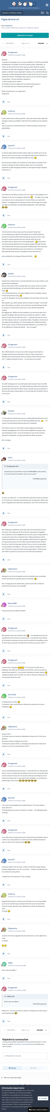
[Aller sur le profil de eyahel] (4, 275)
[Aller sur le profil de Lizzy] (4, 459)
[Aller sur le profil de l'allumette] (4, 570)
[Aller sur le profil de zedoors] (4, 226)
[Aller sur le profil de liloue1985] (4, 604)
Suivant (41, 43)
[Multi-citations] (3, 102)
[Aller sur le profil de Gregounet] (4, 53)
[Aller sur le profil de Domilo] (4, 412)
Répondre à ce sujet (25, 35)
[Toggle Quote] (5, 466)
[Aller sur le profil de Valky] (4, 964)
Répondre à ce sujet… (14, 1056)
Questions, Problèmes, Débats (28, 28)
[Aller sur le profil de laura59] (4, 147)
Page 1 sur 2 (26, 43)
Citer (8, 102)
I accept (44, 1098)
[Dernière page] (47, 43)
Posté (16, 55)
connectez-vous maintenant (23, 1044)
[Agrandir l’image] (35, 158)
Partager (13, 1068)
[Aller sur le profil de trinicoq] (4, 112)
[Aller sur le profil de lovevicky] (4, 696)
